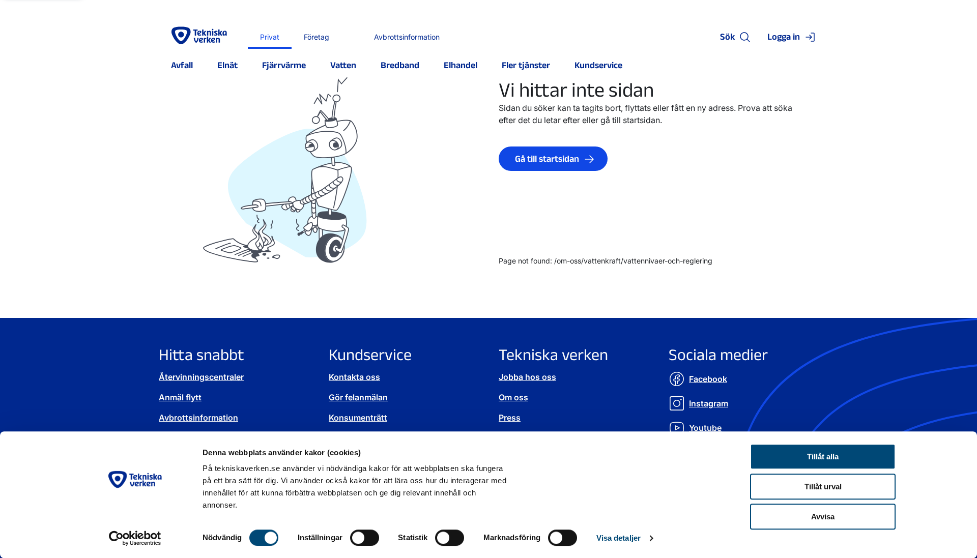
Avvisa (823, 516)
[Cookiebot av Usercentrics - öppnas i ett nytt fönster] (135, 538)
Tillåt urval (823, 486)
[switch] (364, 538)
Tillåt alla (823, 456)
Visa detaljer (618, 538)
